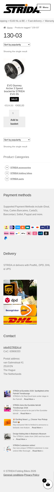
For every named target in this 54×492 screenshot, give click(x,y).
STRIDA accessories (20, 167)
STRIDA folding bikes (21, 173)
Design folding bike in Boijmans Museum (29, 434)
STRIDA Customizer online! (24, 445)
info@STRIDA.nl (12, 347)
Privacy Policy (31, 475)
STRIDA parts (17, 179)
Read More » (29, 399)
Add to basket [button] (14, 122)
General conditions (13, 475)
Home (10, 27)
